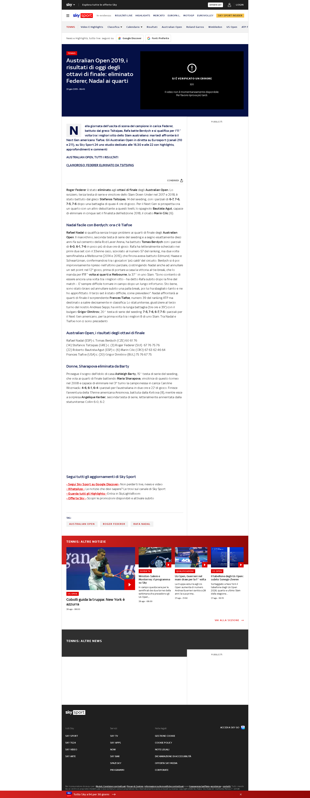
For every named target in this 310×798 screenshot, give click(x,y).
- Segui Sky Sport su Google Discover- (92, 484)
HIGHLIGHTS (142, 15)
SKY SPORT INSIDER (230, 15)
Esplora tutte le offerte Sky (99, 4)
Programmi (117, 770)
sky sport (71, 736)
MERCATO (159, 15)
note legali (162, 749)
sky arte (70, 756)
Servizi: (114, 728)
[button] (149, 794)
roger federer (114, 524)
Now (113, 749)
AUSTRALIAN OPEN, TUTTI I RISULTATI (92, 157)
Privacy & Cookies (135, 786)
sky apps (115, 742)
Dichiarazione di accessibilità (173, 756)
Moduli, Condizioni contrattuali (111, 786)
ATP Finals (248, 27)
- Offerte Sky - (76, 498)
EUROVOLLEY (205, 15)
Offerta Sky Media (166, 763)
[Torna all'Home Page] (83, 15)
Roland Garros (195, 27)
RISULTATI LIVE (124, 15)
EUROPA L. (174, 15)
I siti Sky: (69, 728)
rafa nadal (142, 524)
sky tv (114, 736)
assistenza (215, 786)
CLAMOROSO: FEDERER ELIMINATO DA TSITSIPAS (100, 165)
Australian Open (172, 27)
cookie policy (163, 742)
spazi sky (115, 763)
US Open (232, 27)
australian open (82, 524)
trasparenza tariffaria (199, 786)
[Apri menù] (67, 15)
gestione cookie (165, 736)
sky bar (114, 756)
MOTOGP (188, 15)
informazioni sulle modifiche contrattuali (164, 786)
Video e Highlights (92, 27)
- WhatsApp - (75, 489)
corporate (161, 770)
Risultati (152, 27)
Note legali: (161, 728)
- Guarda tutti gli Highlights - (86, 493)
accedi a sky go (229, 727)
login (240, 4)
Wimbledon (215, 27)
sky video (71, 749)
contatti (227, 786)
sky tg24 (70, 742)
